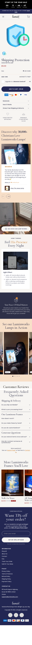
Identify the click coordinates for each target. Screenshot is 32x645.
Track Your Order (7, 561)
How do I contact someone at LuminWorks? (11, 442)
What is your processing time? (11, 409)
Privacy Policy (6, 571)
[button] (8, 196)
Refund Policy (6, 576)
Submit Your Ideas (7, 564)
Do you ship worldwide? (9, 405)
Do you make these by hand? (11, 423)
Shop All (4, 551)
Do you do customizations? (10, 428)
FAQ (3, 558)
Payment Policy (6, 581)
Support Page (11, 450)
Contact (4, 556)
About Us (4, 553)
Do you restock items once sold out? (14, 437)
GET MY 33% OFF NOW (16, 540)
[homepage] (16, 16)
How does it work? (7, 418)
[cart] (28, 16)
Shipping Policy (6, 579)
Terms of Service (7, 573)
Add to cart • (16, 89)
